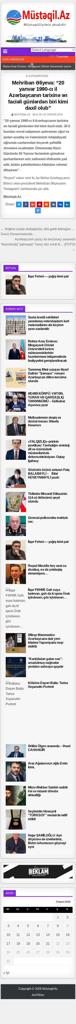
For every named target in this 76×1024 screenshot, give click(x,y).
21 (48, 943)
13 (38, 934)
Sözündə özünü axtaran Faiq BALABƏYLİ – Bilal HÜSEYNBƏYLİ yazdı (49, 473)
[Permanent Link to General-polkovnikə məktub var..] (16, 526)
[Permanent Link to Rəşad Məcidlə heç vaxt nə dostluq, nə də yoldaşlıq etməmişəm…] (16, 574)
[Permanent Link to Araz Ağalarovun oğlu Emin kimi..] (16, 771)
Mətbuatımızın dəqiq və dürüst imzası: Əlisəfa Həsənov (44, 421)
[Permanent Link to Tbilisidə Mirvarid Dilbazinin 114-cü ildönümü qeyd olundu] (16, 502)
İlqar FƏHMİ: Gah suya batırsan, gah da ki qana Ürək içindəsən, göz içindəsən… (49, 593)
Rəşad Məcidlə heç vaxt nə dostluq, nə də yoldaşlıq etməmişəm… (47, 569)
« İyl (6, 973)
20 (38, 943)
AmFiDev (38, 995)
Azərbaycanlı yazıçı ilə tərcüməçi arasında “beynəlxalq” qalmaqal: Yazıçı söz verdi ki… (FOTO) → (38, 244)
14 (48, 934)
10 (8, 934)
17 (8, 943)
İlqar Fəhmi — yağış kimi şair (48, 276)
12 (28, 934)
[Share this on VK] (53, 204)
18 (18, 943)
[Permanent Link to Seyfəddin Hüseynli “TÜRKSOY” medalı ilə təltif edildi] (16, 819)
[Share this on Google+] (32, 204)
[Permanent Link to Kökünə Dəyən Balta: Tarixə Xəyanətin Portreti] (16, 710)
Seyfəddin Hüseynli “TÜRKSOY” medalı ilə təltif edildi (47, 815)
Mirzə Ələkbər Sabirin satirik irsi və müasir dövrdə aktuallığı (48, 791)
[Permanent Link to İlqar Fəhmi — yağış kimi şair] (16, 284)
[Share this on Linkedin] (67, 204)
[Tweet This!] (19, 204)
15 (58, 934)
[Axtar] (32, 64)
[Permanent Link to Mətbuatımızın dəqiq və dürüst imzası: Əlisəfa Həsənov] (16, 426)
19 (28, 943)
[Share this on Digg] (60, 204)
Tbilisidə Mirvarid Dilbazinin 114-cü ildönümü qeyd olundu (47, 497)
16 (68, 934)
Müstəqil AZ (22, 114)
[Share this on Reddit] (46, 204)
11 (18, 934)
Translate (62, 56)
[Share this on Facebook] (26, 204)
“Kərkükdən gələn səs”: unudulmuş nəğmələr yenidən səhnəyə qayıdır (45, 662)
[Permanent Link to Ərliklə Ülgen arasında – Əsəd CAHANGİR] (16, 751)
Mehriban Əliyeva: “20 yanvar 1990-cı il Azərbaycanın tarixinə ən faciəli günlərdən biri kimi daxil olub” (38, 95)
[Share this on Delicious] (38, 210)
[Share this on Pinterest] (39, 204)
